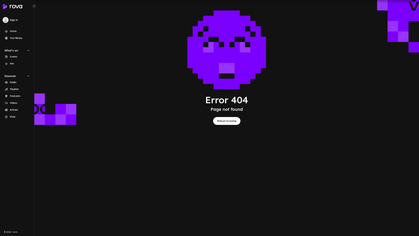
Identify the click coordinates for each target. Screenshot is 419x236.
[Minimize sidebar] (34, 6)
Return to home (227, 121)
